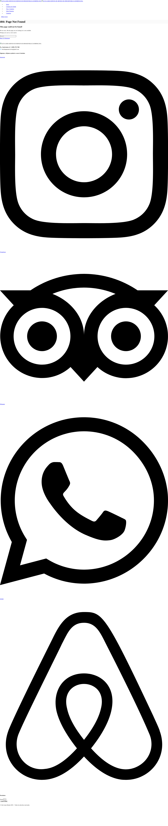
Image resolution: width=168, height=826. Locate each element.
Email (1, 799)
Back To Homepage (5, 38)
